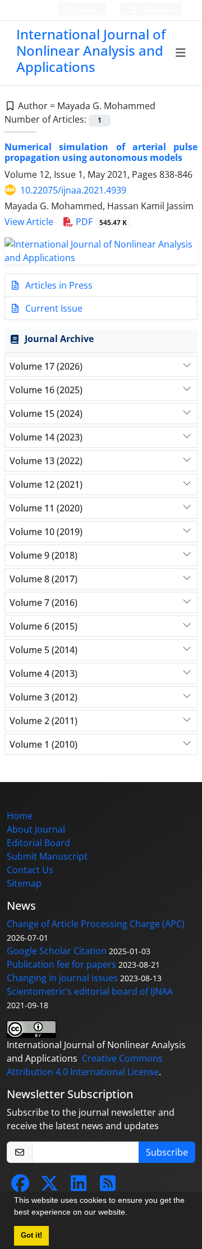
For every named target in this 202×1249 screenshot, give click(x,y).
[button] (131, 1213)
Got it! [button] (31, 1235)
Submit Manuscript (47, 856)
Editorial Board (38, 843)
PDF (100, 221)
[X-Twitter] (49, 1186)
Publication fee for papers (61, 964)
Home (20, 816)
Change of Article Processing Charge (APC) (96, 924)
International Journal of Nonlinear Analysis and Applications (91, 50)
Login (85, 10)
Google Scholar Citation (57, 951)
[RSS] (107, 1186)
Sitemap (24, 883)
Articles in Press (58, 285)
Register (156, 10)
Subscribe (167, 1152)
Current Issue (52, 308)
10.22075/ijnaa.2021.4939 (73, 190)
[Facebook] (20, 1186)
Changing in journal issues (62, 978)
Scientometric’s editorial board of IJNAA (90, 991)
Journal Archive (59, 339)
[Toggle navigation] (181, 53)
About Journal (36, 829)
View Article (28, 221)
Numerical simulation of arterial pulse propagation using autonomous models (101, 152)
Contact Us (30, 870)
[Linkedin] (78, 1186)
